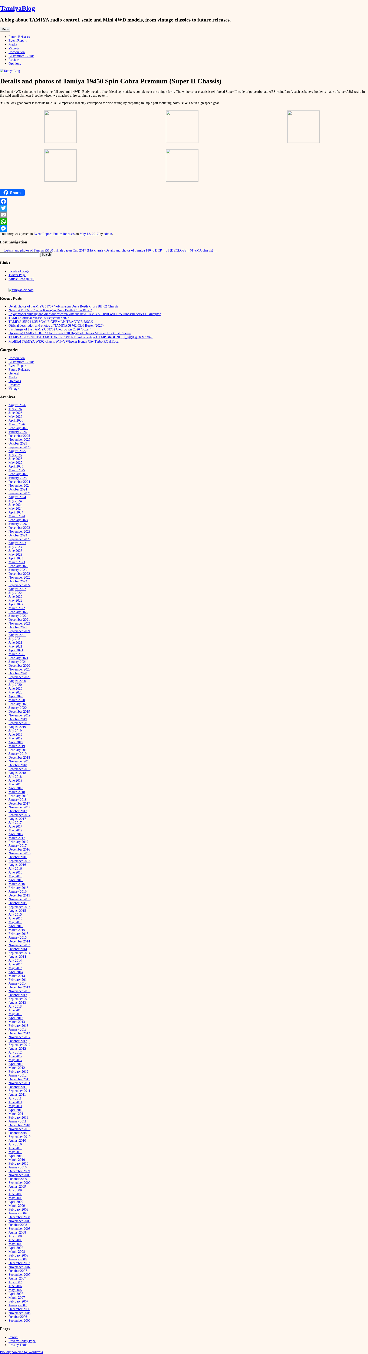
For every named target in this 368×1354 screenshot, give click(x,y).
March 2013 (17, 1022)
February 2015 (18, 933)
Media (13, 44)
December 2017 (19, 803)
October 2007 (18, 1271)
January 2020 (18, 707)
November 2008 (19, 1221)
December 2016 (19, 849)
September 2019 (19, 723)
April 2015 (16, 926)
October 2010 (18, 1133)
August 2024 (17, 497)
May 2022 (15, 600)
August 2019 (17, 727)
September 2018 (19, 769)
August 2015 (17, 910)
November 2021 (19, 623)
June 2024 (15, 504)
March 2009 (17, 1205)
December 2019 (19, 711)
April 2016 (16, 880)
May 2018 (15, 784)
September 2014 (19, 953)
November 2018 (19, 761)
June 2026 (15, 413)
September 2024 (19, 493)
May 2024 (15, 508)
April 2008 (16, 1248)
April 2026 (16, 420)
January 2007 (18, 1305)
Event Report (17, 40)
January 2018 (18, 799)
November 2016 (19, 853)
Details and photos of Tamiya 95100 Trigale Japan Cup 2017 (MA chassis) (52, 250)
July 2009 (15, 1190)
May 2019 (15, 738)
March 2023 (17, 562)
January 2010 (18, 1167)
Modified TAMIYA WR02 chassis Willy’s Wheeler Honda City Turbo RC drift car (64, 341)
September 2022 (19, 585)
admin (108, 234)
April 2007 (16, 1293)
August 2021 (17, 635)
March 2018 (17, 792)
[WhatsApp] (184, 221)
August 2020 (17, 681)
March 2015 (17, 930)
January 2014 (18, 983)
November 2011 (19, 1083)
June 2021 (15, 642)
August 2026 (17, 405)
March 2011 (17, 1113)
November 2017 (19, 807)
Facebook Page (19, 271)
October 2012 (18, 1041)
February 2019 (18, 750)
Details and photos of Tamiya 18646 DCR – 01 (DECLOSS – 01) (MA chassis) (161, 250)
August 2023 (17, 543)
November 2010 (19, 1129)
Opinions (15, 63)
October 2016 (18, 857)
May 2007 (15, 1290)
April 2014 (16, 972)
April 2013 (16, 1018)
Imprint (13, 1337)
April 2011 (16, 1110)
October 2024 (18, 489)
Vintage (14, 48)
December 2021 (19, 619)
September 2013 (19, 999)
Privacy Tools (18, 1345)
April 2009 (16, 1202)
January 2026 (18, 432)
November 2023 (19, 531)
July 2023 (15, 547)
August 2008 (17, 1232)
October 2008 (18, 1225)
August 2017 (17, 819)
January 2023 (18, 570)
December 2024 (19, 481)
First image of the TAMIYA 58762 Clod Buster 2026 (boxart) (50, 329)
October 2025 (18, 443)
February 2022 (18, 612)
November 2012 (19, 1037)
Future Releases (19, 37)
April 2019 (16, 742)
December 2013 (19, 987)
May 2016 (15, 876)
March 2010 (17, 1159)
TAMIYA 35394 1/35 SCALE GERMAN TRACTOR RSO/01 (52, 321)
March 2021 (17, 654)
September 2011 (19, 1090)
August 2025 (17, 451)
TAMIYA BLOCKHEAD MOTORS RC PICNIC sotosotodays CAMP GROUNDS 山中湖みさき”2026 (81, 337)
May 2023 (15, 554)
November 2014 (19, 945)
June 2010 (15, 1148)
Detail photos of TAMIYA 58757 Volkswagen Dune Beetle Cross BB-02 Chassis (63, 306)
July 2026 (15, 409)
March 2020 (17, 700)
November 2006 (19, 1313)
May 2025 (15, 462)
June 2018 (15, 780)
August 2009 (17, 1186)
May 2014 (15, 968)
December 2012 (19, 1033)
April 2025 (16, 466)
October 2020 (18, 673)
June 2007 (15, 1286)
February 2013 (18, 1025)
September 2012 (19, 1045)
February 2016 (18, 887)
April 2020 (16, 696)
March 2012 (17, 1067)
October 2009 (18, 1179)
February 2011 (18, 1117)
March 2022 (17, 608)
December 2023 (19, 527)
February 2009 (18, 1209)
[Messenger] (184, 228)
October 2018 (18, 765)
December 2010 (19, 1125)
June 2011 (15, 1102)
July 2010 (15, 1144)
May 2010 (15, 1152)
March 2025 (17, 470)
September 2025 (19, 447)
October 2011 (18, 1087)
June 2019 (15, 734)
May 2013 (15, 1014)
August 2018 (17, 773)
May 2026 (15, 416)
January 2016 (18, 891)
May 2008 (15, 1244)
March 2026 (17, 424)
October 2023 (18, 535)
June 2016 (15, 872)
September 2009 (19, 1182)
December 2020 (19, 665)
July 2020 (15, 684)
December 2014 (19, 941)
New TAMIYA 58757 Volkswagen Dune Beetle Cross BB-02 (50, 310)
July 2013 (15, 1006)
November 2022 (19, 577)
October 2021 (18, 627)
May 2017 (15, 830)
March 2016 (17, 884)
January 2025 (18, 478)
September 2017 (19, 815)
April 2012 (16, 1064)
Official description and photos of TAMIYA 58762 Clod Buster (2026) (56, 325)
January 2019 (18, 753)
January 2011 (17, 1121)
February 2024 (18, 520)
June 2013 (15, 1010)
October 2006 (18, 1316)
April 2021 (16, 650)
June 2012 (15, 1056)
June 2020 (15, 688)
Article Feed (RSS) (21, 279)
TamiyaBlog (17, 8)
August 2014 (17, 956)
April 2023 (16, 558)
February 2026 (18, 428)
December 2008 (19, 1217)
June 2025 (15, 458)
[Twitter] (184, 208)
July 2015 (15, 914)
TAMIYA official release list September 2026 (39, 318)
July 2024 (15, 501)
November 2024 (19, 485)
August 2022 (17, 589)
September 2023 (19, 539)
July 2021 (15, 639)
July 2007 (15, 1282)
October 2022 (18, 581)
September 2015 (19, 907)
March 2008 (17, 1251)
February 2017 (18, 842)
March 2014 (17, 976)
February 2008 (18, 1255)
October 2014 (18, 949)
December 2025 (19, 436)
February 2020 (18, 704)
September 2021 (19, 631)
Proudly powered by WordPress (21, 1352)
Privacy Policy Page (22, 1341)
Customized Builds (21, 56)
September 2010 (19, 1136)
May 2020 (15, 692)
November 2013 (19, 991)
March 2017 (17, 838)
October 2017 (18, 811)
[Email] (184, 215)
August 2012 (17, 1048)
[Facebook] (184, 201)
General (14, 373)
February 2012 (18, 1071)
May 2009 (15, 1198)
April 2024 (16, 512)
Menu (5, 29)
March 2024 (17, 516)
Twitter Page (17, 275)
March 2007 (17, 1297)
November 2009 (19, 1175)
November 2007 (19, 1267)
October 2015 (18, 903)
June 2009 (15, 1194)
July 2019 (15, 730)
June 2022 (15, 596)
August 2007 (17, 1278)
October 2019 (18, 719)
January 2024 (18, 524)
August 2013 (17, 1002)
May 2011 (15, 1106)
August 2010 (17, 1140)
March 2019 (17, 746)
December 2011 (19, 1079)
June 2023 (15, 550)
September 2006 (19, 1320)
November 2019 (19, 715)
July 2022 (15, 593)
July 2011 (15, 1098)
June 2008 (15, 1240)
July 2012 (15, 1052)
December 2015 (19, 895)
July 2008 (15, 1236)
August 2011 (17, 1094)
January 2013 (18, 1029)
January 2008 (18, 1259)
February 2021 (18, 658)
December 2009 (19, 1171)
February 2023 (18, 566)
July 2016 (15, 868)
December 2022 (19, 573)
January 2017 (18, 845)
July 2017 (15, 822)
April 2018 (16, 788)
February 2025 (18, 474)
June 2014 (15, 964)
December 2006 (19, 1309)
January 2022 (18, 616)
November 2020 (19, 669)
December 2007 (19, 1263)
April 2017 (16, 834)
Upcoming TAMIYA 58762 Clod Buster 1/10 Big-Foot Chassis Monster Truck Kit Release (70, 333)
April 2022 (16, 604)
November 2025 (19, 439)
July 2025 (15, 455)
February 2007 (18, 1301)
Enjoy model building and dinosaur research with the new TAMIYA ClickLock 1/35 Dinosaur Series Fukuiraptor (85, 314)
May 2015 (15, 922)
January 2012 (18, 1075)
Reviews (14, 59)
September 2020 (19, 677)
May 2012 (15, 1060)
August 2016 (17, 864)
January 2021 (18, 661)
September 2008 (19, 1228)
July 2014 (15, 960)
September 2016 (19, 861)
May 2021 (15, 646)
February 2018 (18, 796)
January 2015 (18, 937)
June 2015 (15, 918)
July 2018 (15, 776)
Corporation (17, 52)
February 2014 (18, 979)
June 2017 (15, 826)
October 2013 (18, 995)
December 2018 (19, 757)
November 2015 (19, 899)
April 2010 (16, 1156)
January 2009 (18, 1213)
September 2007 (19, 1274)
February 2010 (18, 1163)
